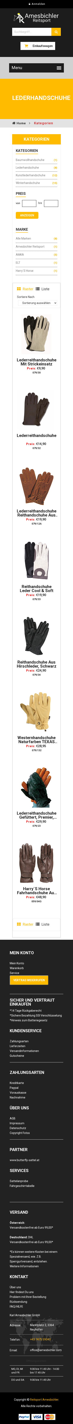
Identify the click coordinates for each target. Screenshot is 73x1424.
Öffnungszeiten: (36, 1360)
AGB (12, 1118)
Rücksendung (18, 1301)
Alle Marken (23, 238)
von (18, 203)
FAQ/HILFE (16, 1306)
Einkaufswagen (43, 46)
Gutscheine (17, 1055)
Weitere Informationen (24, 1266)
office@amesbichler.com (46, 1350)
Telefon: (15, 1339)
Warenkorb (17, 968)
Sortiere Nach (25, 297)
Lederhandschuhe (27, 167)
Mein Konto (17, 963)
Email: (13, 1350)
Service (14, 973)
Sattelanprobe (19, 1181)
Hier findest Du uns (22, 1292)
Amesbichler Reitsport (30, 246)
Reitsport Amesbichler (44, 1399)
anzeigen (27, 215)
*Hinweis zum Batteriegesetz (28, 1020)
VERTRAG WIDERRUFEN (29, 980)
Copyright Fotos (20, 1133)
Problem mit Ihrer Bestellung (28, 1297)
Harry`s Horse (24, 270)
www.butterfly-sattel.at (24, 1160)
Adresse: (15, 1325)
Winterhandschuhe (28, 183)
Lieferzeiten (17, 1046)
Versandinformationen (24, 1051)
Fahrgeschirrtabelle (22, 1186)
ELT (18, 262)
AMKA (20, 254)
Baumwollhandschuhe (30, 160)
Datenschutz (18, 1128)
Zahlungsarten (19, 1041)
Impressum (17, 1123)
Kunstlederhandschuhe (30, 175)
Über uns (15, 1287)
